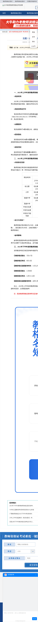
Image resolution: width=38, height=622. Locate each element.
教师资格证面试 (20, 1)
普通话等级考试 (32, 1)
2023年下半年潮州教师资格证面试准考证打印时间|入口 (21, 505)
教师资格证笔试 (7, 1)
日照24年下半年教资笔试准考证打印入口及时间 (21, 521)
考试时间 (25, 32)
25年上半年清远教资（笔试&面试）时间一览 (21, 517)
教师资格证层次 (16, 13)
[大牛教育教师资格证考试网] (13, 5)
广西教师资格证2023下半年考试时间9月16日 (21, 513)
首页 (4, 13)
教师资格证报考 (17, 32)
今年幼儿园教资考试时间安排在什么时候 (21, 509)
